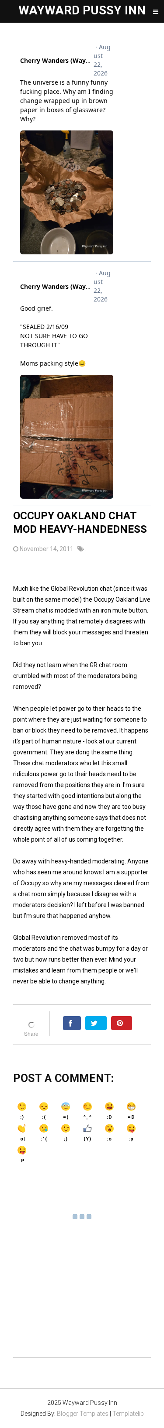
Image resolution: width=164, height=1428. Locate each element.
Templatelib (128, 1413)
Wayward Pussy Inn (82, 10)
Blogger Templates (82, 1413)
